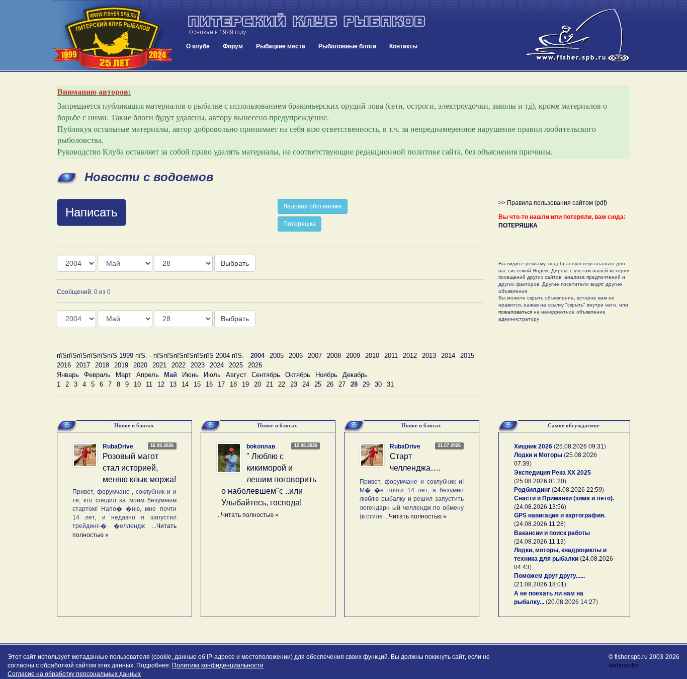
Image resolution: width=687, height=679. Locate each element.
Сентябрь (265, 375)
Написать (91, 212)
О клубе (198, 46)
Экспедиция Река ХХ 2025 (552, 472)
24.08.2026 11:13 (540, 541)
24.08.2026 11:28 (540, 523)
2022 (178, 365)
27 (342, 384)
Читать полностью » (250, 514)
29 (366, 384)
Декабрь (355, 375)
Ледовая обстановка (312, 206)
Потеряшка (299, 224)
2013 (429, 355)
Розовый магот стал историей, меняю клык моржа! (139, 468)
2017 (83, 365)
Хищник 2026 (533, 446)
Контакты (403, 46)
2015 (467, 355)
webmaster (624, 665)
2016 (64, 365)
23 (293, 384)
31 (390, 384)
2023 (198, 365)
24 (305, 384)
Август (236, 375)
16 (209, 384)
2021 (159, 365)
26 (329, 384)
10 (137, 384)
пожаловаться (515, 312)
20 (257, 384)
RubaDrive (118, 446)
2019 (121, 365)
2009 (353, 355)
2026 (255, 365)
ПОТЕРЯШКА (518, 225)
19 (245, 384)
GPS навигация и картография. (560, 515)
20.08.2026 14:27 (572, 602)
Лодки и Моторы (538, 455)
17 (221, 384)
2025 (236, 365)
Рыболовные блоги (347, 46)
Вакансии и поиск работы (552, 533)
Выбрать (235, 263)
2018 (102, 365)
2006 (296, 355)
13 (173, 384)
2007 (315, 355)
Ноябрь (326, 375)
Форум (233, 46)
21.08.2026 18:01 (540, 584)
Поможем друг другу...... (549, 575)
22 (281, 384)
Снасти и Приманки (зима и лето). (564, 498)
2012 (410, 355)
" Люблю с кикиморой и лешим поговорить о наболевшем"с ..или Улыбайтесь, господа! (268, 479)
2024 (217, 365)
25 (317, 384)
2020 (140, 365)
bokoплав (260, 446)
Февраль (97, 375)
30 (378, 384)
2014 (448, 355)
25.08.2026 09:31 (580, 446)
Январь (68, 375)
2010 (372, 355)
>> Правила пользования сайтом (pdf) (552, 202)
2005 (277, 355)
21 (269, 384)
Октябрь (297, 375)
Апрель (147, 375)
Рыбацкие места (280, 46)
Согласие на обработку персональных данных (74, 673)
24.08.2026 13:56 (540, 506)
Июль (212, 375)
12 (160, 384)
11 (149, 384)
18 (233, 384)
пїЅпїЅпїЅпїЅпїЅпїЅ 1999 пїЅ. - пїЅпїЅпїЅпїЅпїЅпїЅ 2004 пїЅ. (150, 355)
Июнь (190, 375)
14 (185, 384)
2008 (334, 355)
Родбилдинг (532, 489)
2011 (391, 355)
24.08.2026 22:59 (578, 489)
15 (197, 384)
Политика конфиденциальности (218, 665)
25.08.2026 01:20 (540, 481)
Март (123, 375)
